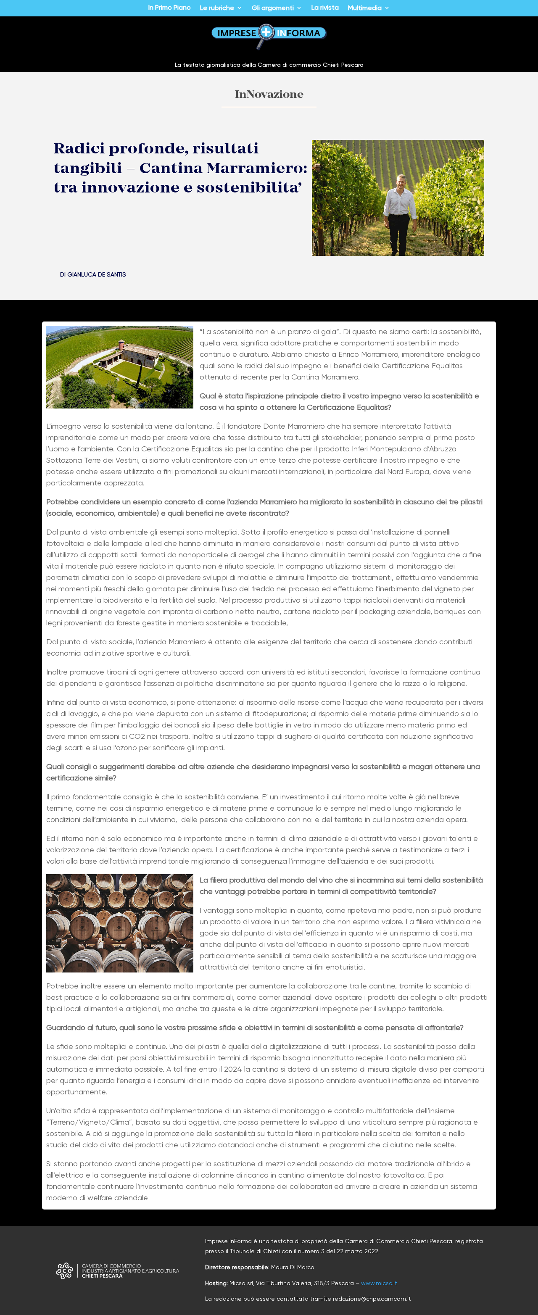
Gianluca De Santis (96, 274)
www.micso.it (379, 1283)
